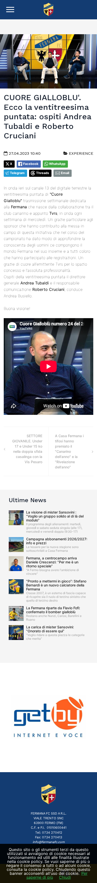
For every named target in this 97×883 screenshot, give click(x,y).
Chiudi (65, 877)
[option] (48, 717)
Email (65, 173)
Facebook (30, 164)
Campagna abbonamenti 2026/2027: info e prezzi (56, 541)
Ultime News (27, 500)
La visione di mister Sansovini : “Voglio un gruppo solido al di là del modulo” (55, 516)
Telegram (17, 173)
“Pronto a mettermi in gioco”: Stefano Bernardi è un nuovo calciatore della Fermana (56, 585)
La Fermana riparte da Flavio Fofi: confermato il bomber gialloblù (53, 610)
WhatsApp (57, 164)
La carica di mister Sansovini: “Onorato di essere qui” (50, 629)
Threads (42, 173)
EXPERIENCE (80, 153)
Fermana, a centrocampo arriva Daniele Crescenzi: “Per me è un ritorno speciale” (52, 562)
